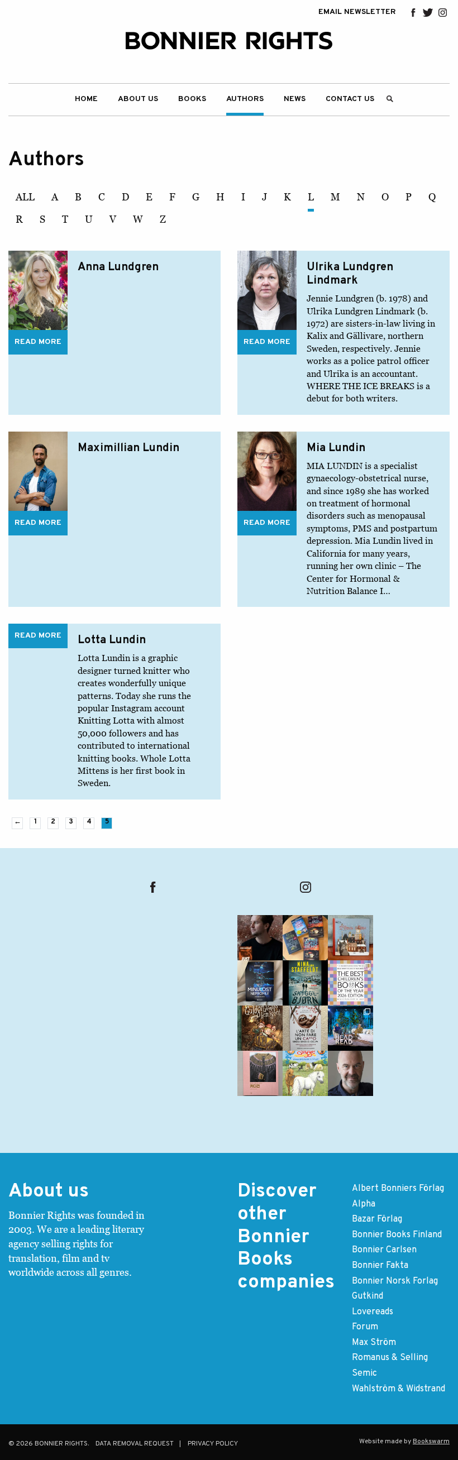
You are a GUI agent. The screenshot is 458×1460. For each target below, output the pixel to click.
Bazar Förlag (377, 1219)
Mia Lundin (336, 448)
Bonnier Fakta (380, 1265)
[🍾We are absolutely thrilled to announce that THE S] (350, 983)
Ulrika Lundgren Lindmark (350, 274)
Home (86, 99)
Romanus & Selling (390, 1357)
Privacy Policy (213, 1443)
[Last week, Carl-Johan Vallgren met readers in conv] (350, 1028)
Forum (365, 1327)
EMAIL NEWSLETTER (357, 12)
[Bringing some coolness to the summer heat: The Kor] (350, 937)
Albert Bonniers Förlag (398, 1188)
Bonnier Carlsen (384, 1250)
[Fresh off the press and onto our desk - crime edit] (305, 937)
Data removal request (135, 1443)
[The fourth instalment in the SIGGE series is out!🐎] (305, 1073)
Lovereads (372, 1312)
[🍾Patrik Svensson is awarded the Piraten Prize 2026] (350, 1073)
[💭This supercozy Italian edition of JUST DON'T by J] (305, 1028)
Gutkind (367, 1296)
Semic (364, 1373)
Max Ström (374, 1342)
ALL (25, 197)
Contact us (350, 99)
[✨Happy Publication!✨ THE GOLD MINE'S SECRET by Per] (260, 1028)
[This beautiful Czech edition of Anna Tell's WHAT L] (260, 983)
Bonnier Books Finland (397, 1235)
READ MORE (38, 342)
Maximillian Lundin (128, 448)
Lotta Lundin (112, 640)
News (295, 99)
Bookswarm (431, 1441)
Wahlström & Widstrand (398, 1389)
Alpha (363, 1204)
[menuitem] (86, 100)
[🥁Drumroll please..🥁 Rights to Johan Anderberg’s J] (260, 937)
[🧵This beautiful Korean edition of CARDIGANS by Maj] (260, 1073)
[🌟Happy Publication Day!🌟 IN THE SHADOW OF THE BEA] (305, 983)
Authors (245, 99)
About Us (138, 99)
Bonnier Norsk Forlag (395, 1281)
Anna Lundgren (118, 267)
